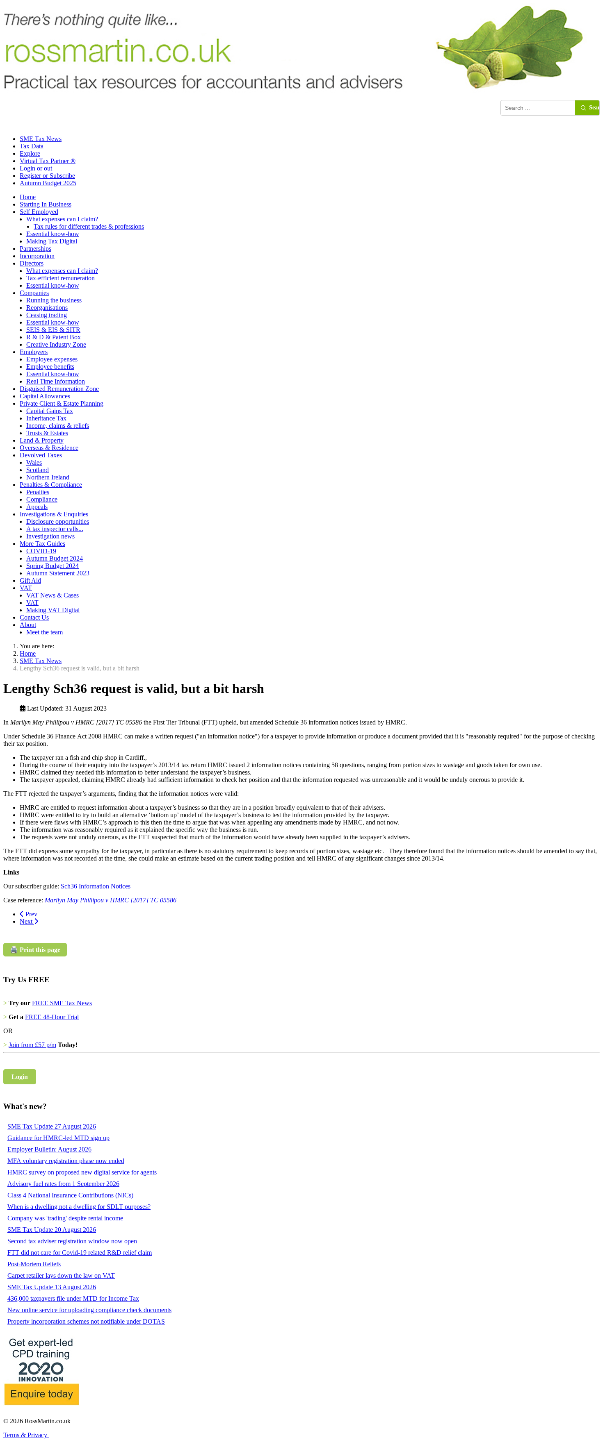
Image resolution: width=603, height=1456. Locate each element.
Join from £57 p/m (32, 1044)
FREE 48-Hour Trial (52, 1016)
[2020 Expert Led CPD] (41, 1407)
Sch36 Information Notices (95, 886)
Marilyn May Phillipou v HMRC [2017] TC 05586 (110, 900)
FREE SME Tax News (62, 1002)
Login (19, 1076)
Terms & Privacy (26, 1434)
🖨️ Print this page (35, 949)
